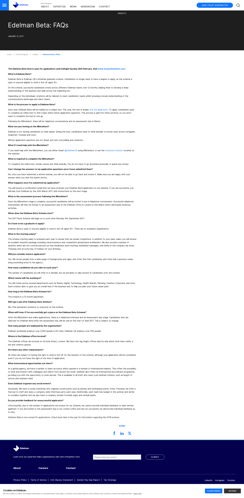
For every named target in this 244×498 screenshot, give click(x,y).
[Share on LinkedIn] (122, 434)
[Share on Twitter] (130, 434)
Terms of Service (38, 480)
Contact (104, 6)
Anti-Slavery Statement (61, 480)
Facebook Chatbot (114, 150)
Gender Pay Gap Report (88, 480)
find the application (99, 109)
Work (73, 6)
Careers (43, 468)
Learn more (137, 494)
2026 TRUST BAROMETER (215, 5)
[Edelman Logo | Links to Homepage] (17, 6)
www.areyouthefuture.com (111, 69)
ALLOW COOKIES (213, 491)
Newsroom (88, 6)
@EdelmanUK (71, 150)
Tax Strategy (110, 480)
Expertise (59, 6)
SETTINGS (232, 491)
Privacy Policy (20, 480)
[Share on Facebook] (114, 434)
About (45, 6)
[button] (4, 5)
